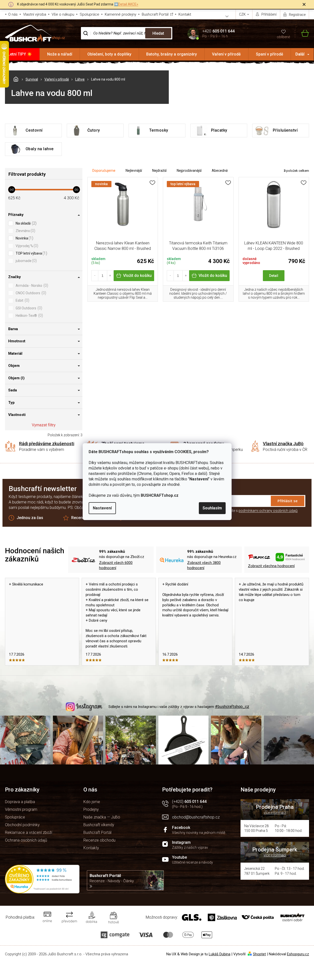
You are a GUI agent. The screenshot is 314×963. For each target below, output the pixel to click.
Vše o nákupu (63, 14)
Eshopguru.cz (298, 954)
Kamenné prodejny (120, 14)
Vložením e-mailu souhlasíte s (244, 511)
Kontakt (184, 14)
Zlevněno (25, 230)
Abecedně (220, 171)
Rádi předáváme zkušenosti (46, 443)
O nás (13, 14)
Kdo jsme (91, 801)
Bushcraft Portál (155, 14)
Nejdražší (159, 171)
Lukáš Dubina (219, 954)
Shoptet (259, 954)
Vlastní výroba (34, 14)
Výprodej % (26, 245)
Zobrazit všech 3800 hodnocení (204, 565)
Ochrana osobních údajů (26, 840)
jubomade (25, 260)
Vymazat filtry (44, 425)
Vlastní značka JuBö (283, 443)
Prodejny (91, 809)
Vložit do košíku (137, 275)
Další (299, 54)
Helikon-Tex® (29, 315)
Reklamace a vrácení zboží (28, 832)
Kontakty (91, 848)
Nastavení (102, 508)
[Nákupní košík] (302, 33)
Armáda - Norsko (31, 285)
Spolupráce (89, 14)
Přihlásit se (288, 500)
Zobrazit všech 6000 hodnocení (116, 565)
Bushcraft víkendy (98, 824)
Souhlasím (212, 508)
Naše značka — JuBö (101, 817)
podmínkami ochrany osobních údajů (268, 511)
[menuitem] (19, 54)
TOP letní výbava (31, 253)
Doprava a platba (20, 801)
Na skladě (25, 223)
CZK (242, 14)
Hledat (158, 33)
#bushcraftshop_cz (232, 706)
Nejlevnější (134, 171)
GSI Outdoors (28, 308)
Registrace (297, 15)
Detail (273, 276)
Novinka (24, 238)
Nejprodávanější (189, 171)
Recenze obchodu (99, 840)
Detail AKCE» (128, 4)
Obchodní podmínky (22, 824)
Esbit (22, 300)
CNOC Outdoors (30, 293)
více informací (275, 813)
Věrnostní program (21, 809)
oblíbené (283, 37)
